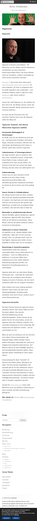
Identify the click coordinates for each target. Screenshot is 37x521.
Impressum (7, 467)
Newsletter (7, 450)
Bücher (5, 441)
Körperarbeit (7, 438)
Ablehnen (16, 518)
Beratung (5, 430)
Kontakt (17, 397)
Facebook (6, 485)
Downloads (7, 461)
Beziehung (6, 95)
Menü (34, 2)
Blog (4, 454)
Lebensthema (7, 98)
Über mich (6, 444)
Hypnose (6, 82)
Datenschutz (8, 465)
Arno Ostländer (18, 6)
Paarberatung (7, 432)
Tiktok (4, 488)
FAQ (5, 463)
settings (16, 515)
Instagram (6, 482)
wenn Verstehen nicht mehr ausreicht (15, 85)
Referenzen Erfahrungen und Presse (14, 448)
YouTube (5, 480)
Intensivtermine (16, 385)
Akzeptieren (6, 518)
